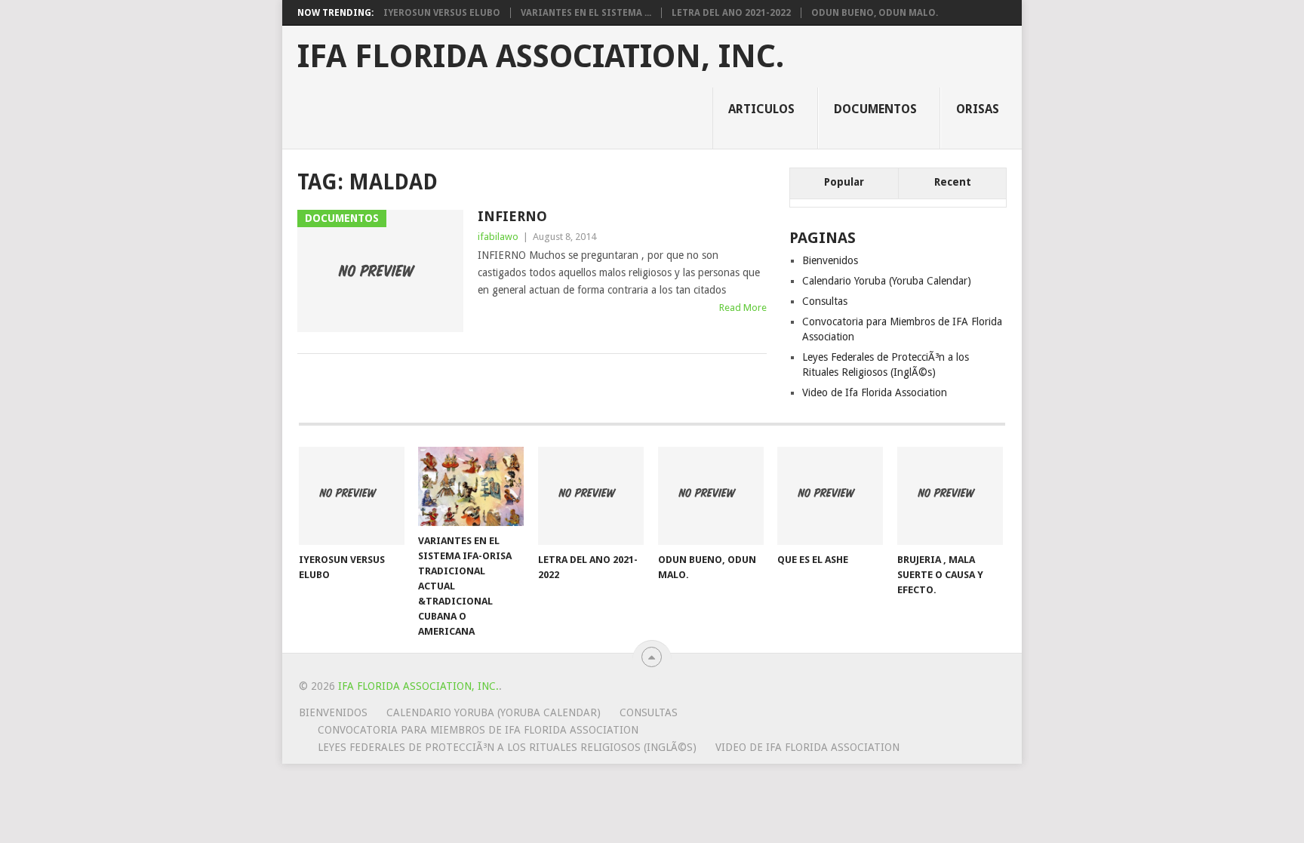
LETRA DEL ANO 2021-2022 (731, 13)
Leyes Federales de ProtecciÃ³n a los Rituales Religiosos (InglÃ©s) (507, 747)
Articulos (761, 109)
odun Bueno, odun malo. (874, 13)
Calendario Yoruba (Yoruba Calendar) (886, 281)
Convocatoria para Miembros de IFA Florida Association (478, 730)
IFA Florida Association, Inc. (540, 56)
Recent (952, 182)
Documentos (875, 109)
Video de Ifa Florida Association (874, 392)
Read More (743, 307)
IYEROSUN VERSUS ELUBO (441, 13)
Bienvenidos (830, 260)
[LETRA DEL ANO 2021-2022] (591, 496)
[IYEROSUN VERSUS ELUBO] (351, 496)
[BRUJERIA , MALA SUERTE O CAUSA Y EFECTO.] (950, 496)
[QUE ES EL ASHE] (830, 496)
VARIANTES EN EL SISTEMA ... (586, 13)
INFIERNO (512, 216)
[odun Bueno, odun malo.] (711, 496)
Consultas (824, 301)
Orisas (977, 109)
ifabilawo (498, 236)
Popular (844, 182)
